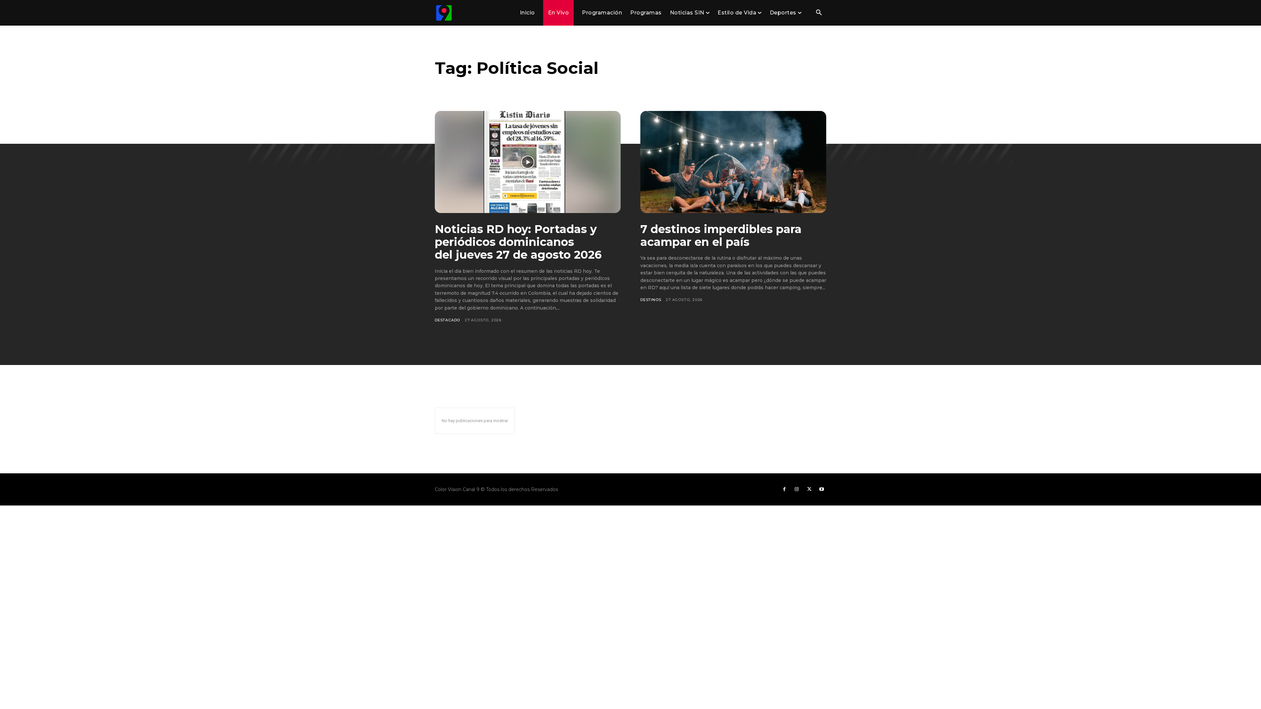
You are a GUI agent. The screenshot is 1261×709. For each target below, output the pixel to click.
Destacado (447, 320)
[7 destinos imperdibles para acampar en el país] (733, 162)
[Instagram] (796, 489)
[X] (809, 489)
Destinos (650, 299)
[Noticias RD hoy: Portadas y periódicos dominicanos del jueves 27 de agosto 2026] (528, 162)
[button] (818, 13)
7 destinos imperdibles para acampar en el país (721, 235)
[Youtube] (821, 489)
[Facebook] (784, 489)
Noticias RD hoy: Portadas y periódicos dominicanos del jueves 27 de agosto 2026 (518, 242)
